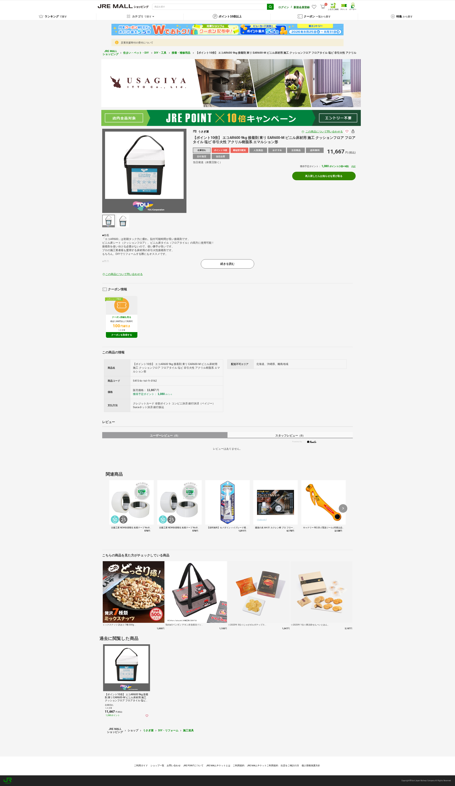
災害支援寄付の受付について (137, 42)
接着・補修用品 (181, 52)
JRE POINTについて (193, 765)
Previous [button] (129, 171)
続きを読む (227, 263)
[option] (144, 171)
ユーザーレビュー (165, 435)
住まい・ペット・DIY (136, 52)
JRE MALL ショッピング (111, 53)
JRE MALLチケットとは (218, 765)
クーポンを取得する (121, 335)
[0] (322, 6)
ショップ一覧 (157, 765)
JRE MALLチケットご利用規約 (262, 765)
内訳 (353, 166)
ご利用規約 (238, 765)
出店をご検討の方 (290, 765)
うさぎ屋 (148, 730)
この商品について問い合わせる (324, 131)
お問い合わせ (174, 765)
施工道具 (188, 730)
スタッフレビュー (290, 435)
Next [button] (159, 171)
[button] (343, 508)
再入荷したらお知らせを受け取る (323, 176)
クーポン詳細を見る (121, 317)
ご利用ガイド (141, 765)
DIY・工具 (160, 52)
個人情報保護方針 (311, 765)
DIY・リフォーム (168, 730)
